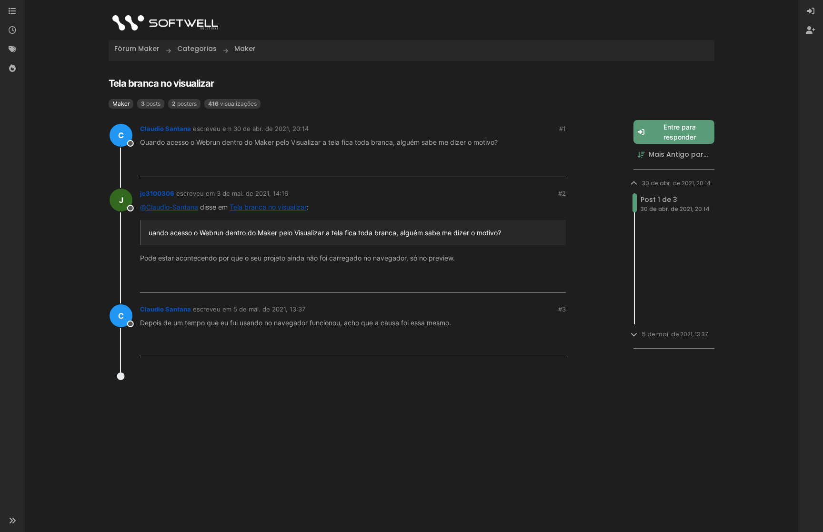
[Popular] (12, 68)
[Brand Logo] (165, 22)
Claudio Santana (165, 128)
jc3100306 (157, 193)
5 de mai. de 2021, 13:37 (269, 309)
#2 (562, 193)
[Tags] (12, 49)
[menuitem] (810, 11)
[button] (12, 520)
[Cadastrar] (810, 30)
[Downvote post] (558, 166)
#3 (562, 309)
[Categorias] (12, 11)
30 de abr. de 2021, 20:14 (271, 128)
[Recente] (12, 30)
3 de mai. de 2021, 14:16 (252, 193)
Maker (121, 103)
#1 (562, 128)
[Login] (810, 11)
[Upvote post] (526, 166)
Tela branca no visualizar (268, 207)
